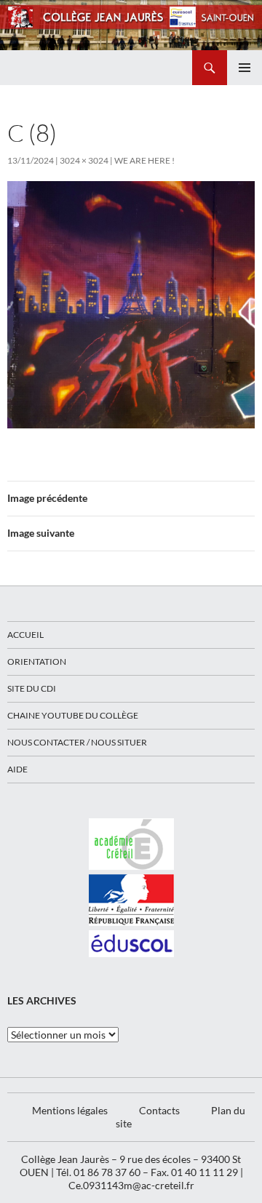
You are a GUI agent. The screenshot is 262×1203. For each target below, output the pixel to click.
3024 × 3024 (84, 160)
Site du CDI (31, 688)
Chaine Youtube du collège (72, 715)
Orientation (36, 661)
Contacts (159, 1110)
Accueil (25, 634)
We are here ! (144, 160)
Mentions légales (70, 1110)
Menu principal (244, 67)
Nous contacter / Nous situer (77, 742)
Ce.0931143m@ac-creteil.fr (131, 1185)
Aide (17, 769)
